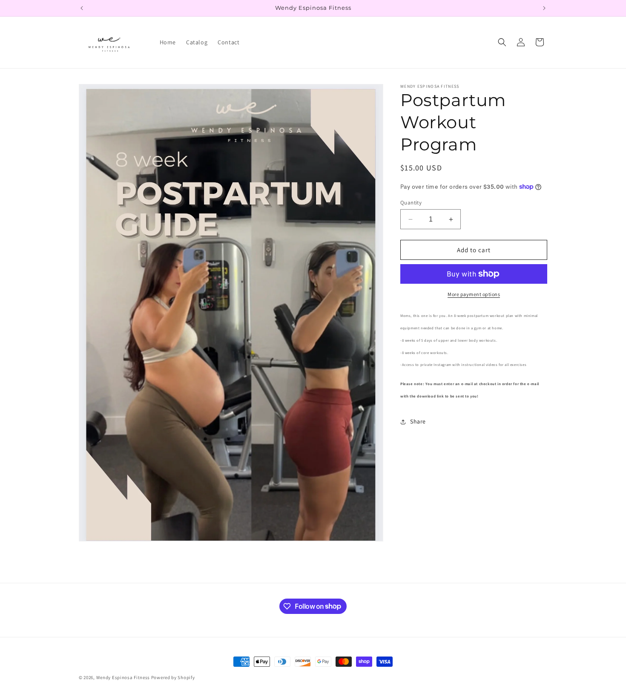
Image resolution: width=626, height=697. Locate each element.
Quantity (411, 202)
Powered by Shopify (173, 677)
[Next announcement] (544, 8)
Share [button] (418, 421)
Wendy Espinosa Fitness (123, 677)
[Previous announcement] (81, 8)
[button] (502, 42)
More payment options (474, 294)
